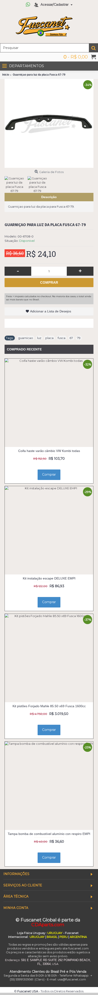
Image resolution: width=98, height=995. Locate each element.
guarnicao (25, 338)
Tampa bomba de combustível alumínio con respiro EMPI (49, 834)
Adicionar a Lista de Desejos (50, 311)
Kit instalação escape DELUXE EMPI (49, 578)
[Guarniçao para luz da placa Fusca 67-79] (49, 123)
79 (78, 338)
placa (49, 338)
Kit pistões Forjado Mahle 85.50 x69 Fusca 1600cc (49, 706)
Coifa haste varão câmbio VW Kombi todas (49, 451)
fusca (61, 338)
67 (71, 338)
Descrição (49, 197)
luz (39, 338)
